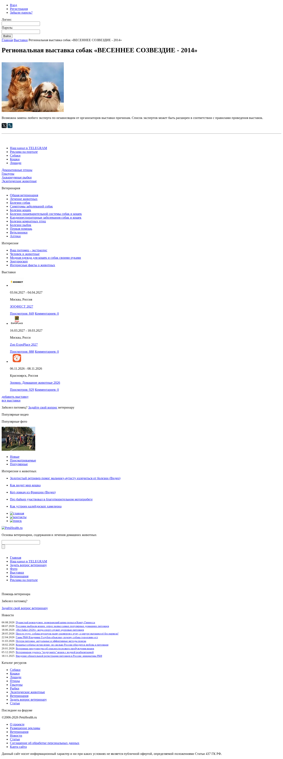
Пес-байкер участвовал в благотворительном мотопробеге (51, 499)
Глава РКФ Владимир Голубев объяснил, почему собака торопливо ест (57, 637)
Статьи (15, 703)
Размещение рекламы (25, 728)
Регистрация (19, 9)
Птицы (15, 681)
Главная (7, 40)
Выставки (21, 40)
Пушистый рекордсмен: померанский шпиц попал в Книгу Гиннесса (55, 622)
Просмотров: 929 (22, 389)
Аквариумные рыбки (17, 177)
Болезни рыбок (20, 225)
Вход (13, 5)
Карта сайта (18, 746)
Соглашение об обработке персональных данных (44, 743)
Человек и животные (25, 254)
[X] (4, 125)
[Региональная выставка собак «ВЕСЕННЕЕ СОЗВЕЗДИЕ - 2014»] (33, 111)
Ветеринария (19, 576)
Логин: (7, 19)
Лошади (15, 163)
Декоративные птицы (17, 170)
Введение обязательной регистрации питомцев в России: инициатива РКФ (59, 655)
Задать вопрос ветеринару (28, 565)
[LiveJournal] (9, 125)
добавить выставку (15, 396)
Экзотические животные (19, 181)
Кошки (15, 159)
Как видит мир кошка (25, 485)
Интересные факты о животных (32, 265)
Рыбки (14, 688)
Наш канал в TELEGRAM (28, 148)
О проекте (17, 724)
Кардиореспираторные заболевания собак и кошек (45, 217)
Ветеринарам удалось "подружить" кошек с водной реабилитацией (55, 652)
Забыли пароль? (21, 12)
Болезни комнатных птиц (28, 221)
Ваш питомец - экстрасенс (28, 250)
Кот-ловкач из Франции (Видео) (33, 492)
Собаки (15, 155)
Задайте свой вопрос (42, 407)
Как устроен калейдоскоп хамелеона (36, 506)
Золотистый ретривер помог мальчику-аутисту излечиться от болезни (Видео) (65, 478)
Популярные (19, 464)
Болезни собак (20, 202)
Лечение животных (23, 199)
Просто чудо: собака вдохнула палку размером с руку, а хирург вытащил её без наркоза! (67, 633)
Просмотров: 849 (22, 313)
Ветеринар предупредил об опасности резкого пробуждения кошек (55, 648)
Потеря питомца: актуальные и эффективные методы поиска (51, 641)
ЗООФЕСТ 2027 (21, 306)
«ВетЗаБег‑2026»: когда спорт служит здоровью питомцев (50, 629)
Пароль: (7, 27)
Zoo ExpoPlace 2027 (24, 344)
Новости (16, 735)
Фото (13, 569)
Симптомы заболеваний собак (31, 206)
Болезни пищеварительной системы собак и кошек (46, 214)
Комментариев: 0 (47, 313)
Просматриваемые (23, 460)
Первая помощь (21, 228)
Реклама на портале (24, 151)
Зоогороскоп (19, 261)
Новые (14, 456)
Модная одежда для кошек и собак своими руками (45, 257)
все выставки (11, 400)
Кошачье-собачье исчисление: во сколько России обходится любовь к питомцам (62, 644)
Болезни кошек (20, 210)
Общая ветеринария (24, 195)
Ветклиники (19, 232)
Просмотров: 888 (22, 351)
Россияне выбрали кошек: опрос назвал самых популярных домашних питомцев (62, 626)
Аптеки (15, 236)
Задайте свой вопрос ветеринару (25, 608)
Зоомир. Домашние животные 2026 (35, 382)
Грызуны (8, 173)
